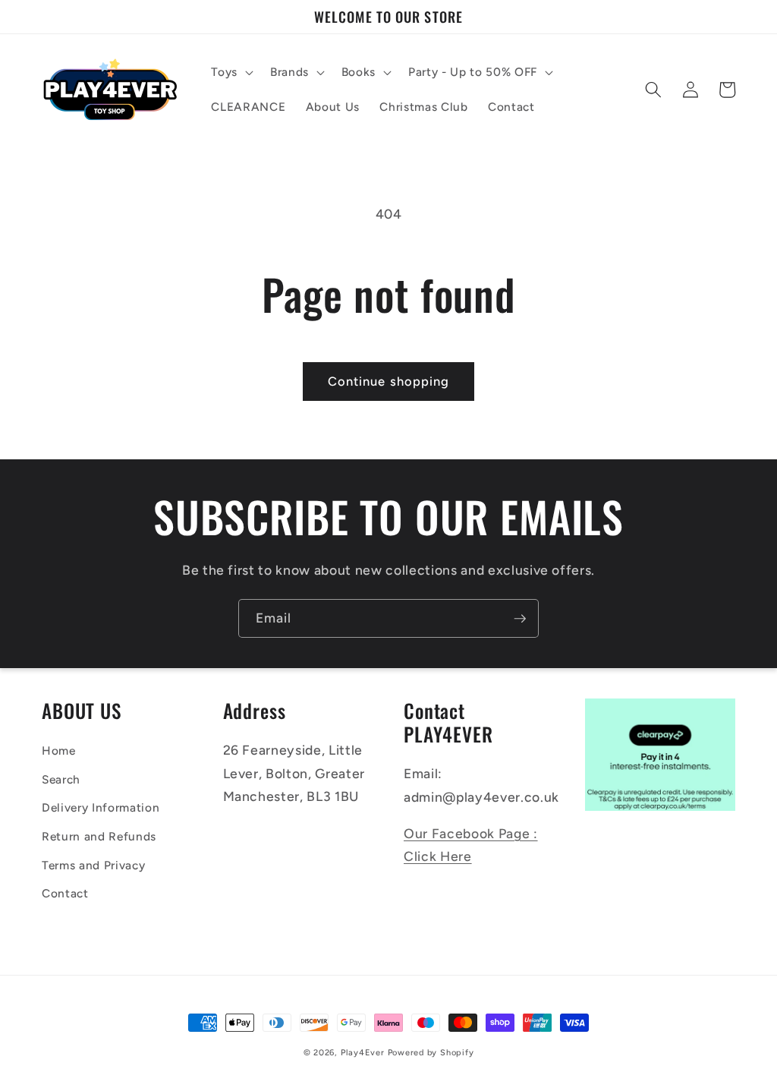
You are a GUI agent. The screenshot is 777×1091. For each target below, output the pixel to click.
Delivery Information (100, 807)
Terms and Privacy (93, 865)
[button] (230, 72)
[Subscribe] (520, 619)
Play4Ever (363, 1053)
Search (61, 779)
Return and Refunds (99, 836)
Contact (65, 893)
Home (59, 750)
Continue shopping (389, 381)
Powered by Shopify (431, 1053)
